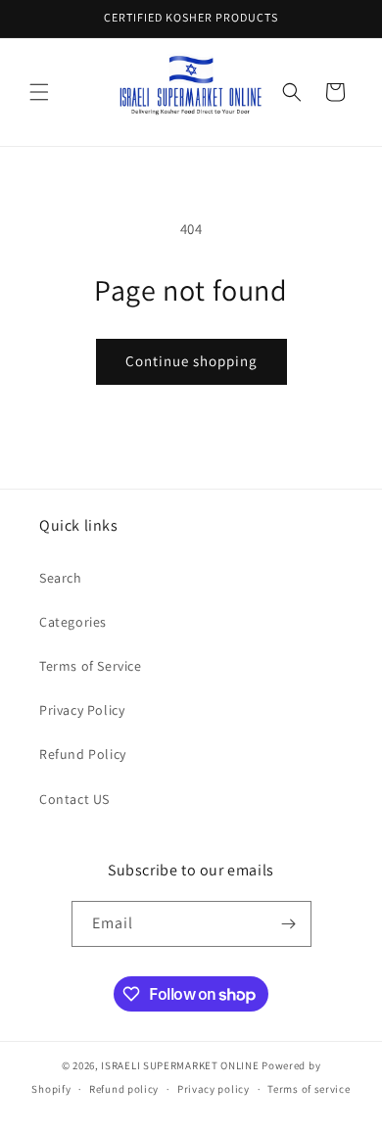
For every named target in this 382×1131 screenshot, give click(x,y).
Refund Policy (82, 754)
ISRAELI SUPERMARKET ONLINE (180, 1065)
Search (60, 578)
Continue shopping (191, 361)
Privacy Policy (81, 710)
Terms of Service (90, 666)
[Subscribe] (288, 924)
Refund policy (124, 1089)
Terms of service (308, 1089)
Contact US (74, 799)
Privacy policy (213, 1089)
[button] (39, 92)
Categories (73, 622)
